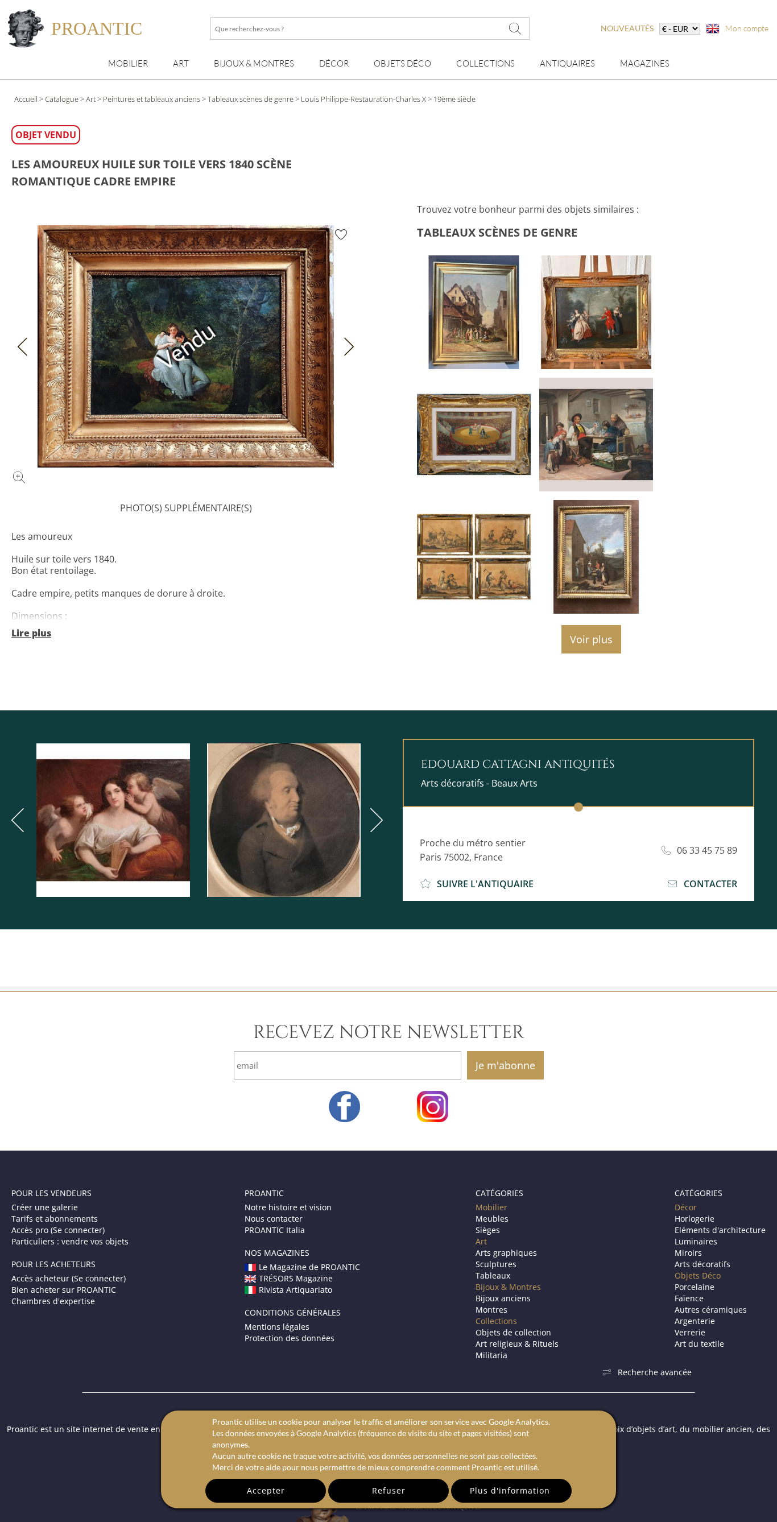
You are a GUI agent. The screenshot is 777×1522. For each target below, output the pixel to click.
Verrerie (690, 1332)
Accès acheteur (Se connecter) (68, 1278)
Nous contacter (274, 1218)
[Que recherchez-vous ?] (515, 28)
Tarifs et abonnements (54, 1218)
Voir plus (591, 639)
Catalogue (61, 99)
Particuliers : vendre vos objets (70, 1241)
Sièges (488, 1230)
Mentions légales (277, 1326)
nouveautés (627, 28)
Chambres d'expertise (53, 1301)
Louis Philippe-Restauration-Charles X (363, 99)
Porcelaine (694, 1286)
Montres (491, 1309)
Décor (334, 63)
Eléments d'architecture (720, 1230)
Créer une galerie (44, 1207)
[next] (374, 820)
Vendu (185, 347)
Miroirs (688, 1252)
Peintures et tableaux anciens (151, 99)
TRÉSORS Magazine (296, 1278)
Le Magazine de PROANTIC (309, 1267)
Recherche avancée (655, 1372)
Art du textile (699, 1343)
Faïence (689, 1298)
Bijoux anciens (503, 1298)
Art (181, 63)
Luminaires (696, 1241)
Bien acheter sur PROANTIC (63, 1289)
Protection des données (289, 1338)
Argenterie (695, 1321)
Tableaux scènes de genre (251, 99)
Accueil (26, 99)
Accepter (266, 1490)
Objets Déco (402, 63)
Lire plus (31, 633)
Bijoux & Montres (508, 1286)
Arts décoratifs (702, 1264)
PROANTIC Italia (275, 1230)
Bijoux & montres (254, 63)
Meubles (492, 1218)
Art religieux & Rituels (517, 1343)
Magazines (644, 63)
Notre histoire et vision (288, 1207)
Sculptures (496, 1264)
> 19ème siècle (452, 99)
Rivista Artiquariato (295, 1289)
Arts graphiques (506, 1252)
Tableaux (493, 1275)
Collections (485, 63)
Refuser (389, 1490)
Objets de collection (513, 1332)
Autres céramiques (711, 1309)
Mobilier (128, 63)
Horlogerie (694, 1218)
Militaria (491, 1355)
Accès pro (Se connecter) (58, 1230)
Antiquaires (567, 63)
